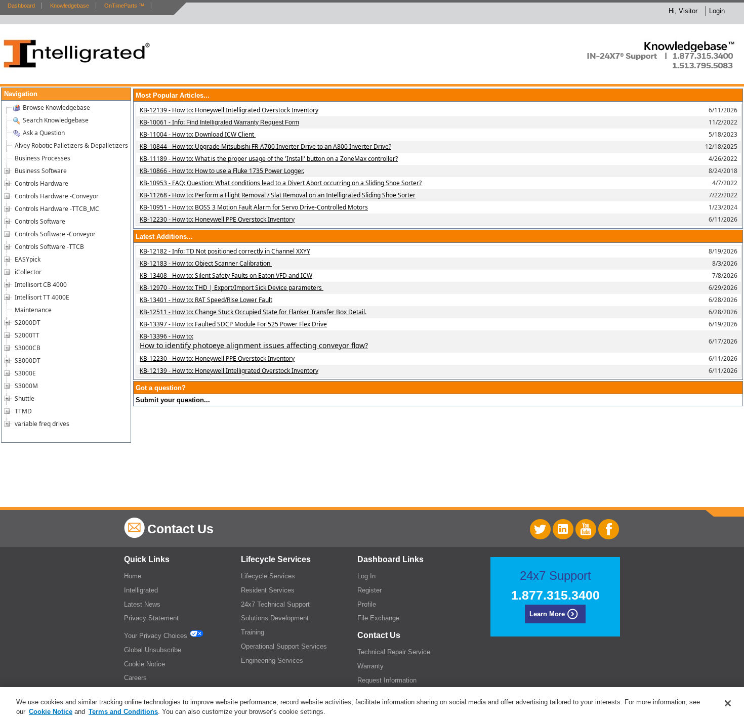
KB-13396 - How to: (254, 341)
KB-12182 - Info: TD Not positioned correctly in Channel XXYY (225, 251)
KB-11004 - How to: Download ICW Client (198, 134)
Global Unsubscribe (152, 650)
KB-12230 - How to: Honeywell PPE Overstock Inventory (217, 219)
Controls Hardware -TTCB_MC (57, 208)
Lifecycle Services (268, 576)
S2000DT (27, 322)
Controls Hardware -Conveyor (57, 196)
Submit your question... (173, 400)
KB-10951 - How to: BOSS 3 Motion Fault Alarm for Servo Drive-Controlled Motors (254, 207)
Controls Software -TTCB (49, 246)
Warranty (370, 666)
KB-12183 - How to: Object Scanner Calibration (206, 263)
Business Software (41, 170)
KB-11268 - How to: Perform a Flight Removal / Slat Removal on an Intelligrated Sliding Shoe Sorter (278, 195)
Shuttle (24, 398)
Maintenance (33, 310)
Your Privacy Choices (156, 636)
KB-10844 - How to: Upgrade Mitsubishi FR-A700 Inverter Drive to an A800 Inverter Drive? (265, 146)
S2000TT (27, 335)
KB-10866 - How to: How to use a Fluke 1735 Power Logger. (222, 170)
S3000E (25, 373)
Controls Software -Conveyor (55, 234)
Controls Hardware (41, 183)
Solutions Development (275, 618)
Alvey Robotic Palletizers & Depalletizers (71, 145)
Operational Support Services (284, 646)
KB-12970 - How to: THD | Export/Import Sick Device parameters (231, 287)
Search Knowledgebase (56, 120)
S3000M (26, 385)
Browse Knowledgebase (56, 107)
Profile (366, 604)
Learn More (547, 614)
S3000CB (27, 348)
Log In (366, 576)
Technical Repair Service (393, 652)
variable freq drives (42, 423)
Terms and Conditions (123, 711)
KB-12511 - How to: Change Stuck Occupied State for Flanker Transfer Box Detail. (253, 312)
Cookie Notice (144, 664)
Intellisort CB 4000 (41, 284)
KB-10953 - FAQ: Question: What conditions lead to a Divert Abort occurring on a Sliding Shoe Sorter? (281, 183)
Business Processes (42, 158)
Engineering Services (272, 660)
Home (132, 576)
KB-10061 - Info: (219, 122)
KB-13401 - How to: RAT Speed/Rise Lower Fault (206, 299)
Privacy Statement (151, 618)
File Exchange (378, 618)
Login (717, 11)
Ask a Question (44, 133)
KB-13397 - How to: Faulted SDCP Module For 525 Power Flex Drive (233, 324)
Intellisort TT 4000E (42, 297)
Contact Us (180, 529)
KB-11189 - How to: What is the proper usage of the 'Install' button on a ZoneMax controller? (269, 158)
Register (369, 590)
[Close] (728, 703)
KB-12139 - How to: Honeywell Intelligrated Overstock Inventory (229, 110)
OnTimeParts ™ (124, 6)
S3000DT (27, 360)
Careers (135, 678)
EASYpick (27, 259)
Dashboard (21, 6)
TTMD (23, 411)
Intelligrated (141, 590)
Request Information (387, 680)
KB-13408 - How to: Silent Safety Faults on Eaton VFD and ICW (226, 275)
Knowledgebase (69, 6)
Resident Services (268, 590)
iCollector (28, 272)
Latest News (142, 604)
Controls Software (40, 221)
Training (252, 632)
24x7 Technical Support (275, 604)
